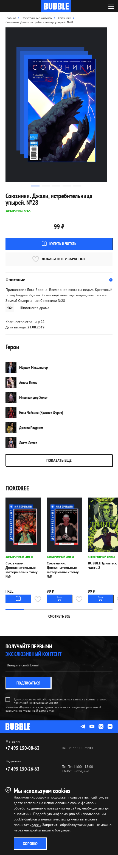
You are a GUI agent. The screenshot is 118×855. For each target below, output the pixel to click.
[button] (35, 186)
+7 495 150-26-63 (22, 769)
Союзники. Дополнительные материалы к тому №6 (21, 570)
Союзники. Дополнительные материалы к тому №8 (63, 570)
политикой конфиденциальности (36, 703)
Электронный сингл (19, 557)
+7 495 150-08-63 (22, 748)
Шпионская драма (34, 307)
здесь (36, 824)
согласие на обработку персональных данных (51, 699)
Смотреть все (59, 616)
